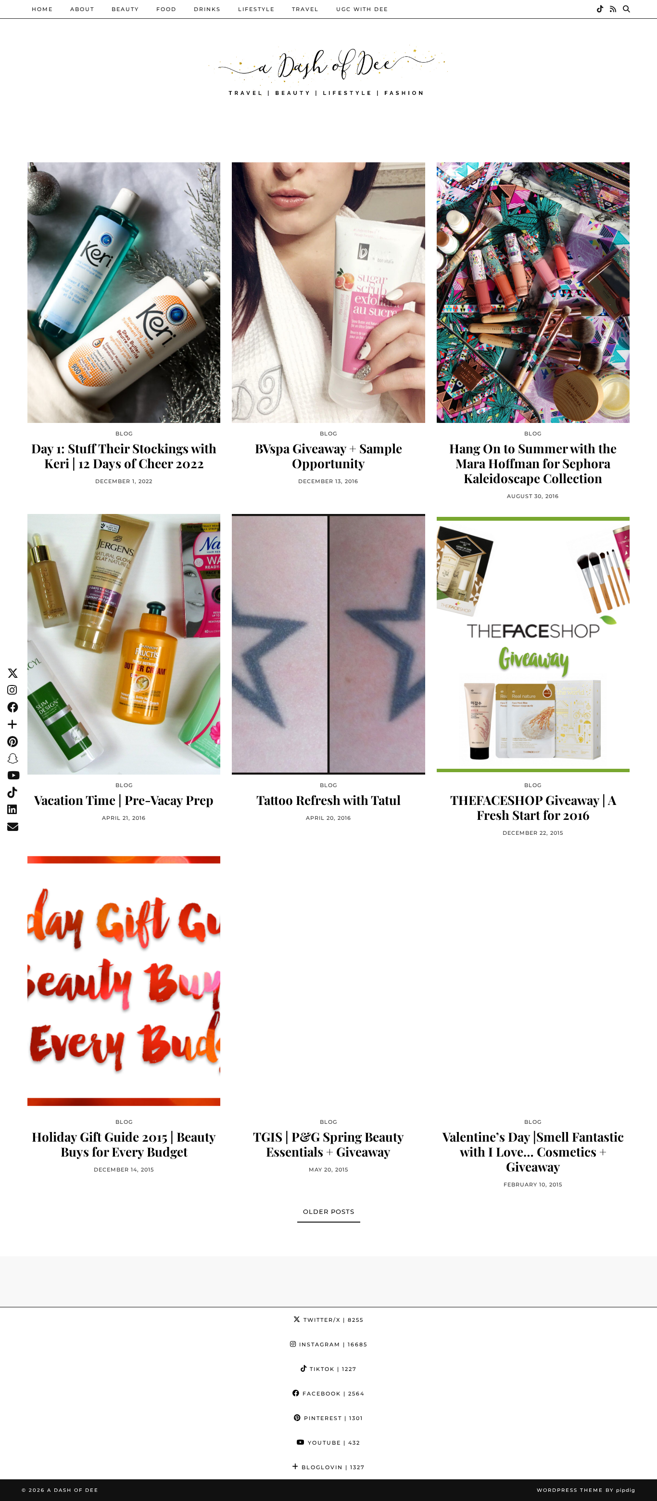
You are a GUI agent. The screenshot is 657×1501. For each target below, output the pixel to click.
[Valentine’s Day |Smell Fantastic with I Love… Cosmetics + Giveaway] (533, 981)
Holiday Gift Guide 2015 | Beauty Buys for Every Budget (124, 1144)
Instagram (332, 1344)
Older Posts (328, 1211)
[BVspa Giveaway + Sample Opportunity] (328, 292)
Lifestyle (256, 9)
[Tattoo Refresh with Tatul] (328, 644)
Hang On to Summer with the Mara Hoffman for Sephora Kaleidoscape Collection (533, 463)
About (82, 9)
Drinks (207, 9)
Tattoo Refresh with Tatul (328, 799)
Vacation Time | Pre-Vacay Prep (124, 799)
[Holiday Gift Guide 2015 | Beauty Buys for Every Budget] (123, 981)
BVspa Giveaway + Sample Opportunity (328, 456)
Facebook (332, 1393)
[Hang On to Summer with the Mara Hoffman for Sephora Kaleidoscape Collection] (533, 292)
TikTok (332, 1369)
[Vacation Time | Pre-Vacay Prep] (123, 644)
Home (42, 9)
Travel (305, 9)
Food (166, 9)
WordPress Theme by (586, 1490)
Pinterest (332, 1418)
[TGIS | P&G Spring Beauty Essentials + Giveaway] (328, 981)
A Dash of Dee (73, 1490)
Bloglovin (332, 1467)
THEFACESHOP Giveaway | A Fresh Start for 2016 (533, 807)
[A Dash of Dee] (328, 69)
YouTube (332, 1442)
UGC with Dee (362, 9)
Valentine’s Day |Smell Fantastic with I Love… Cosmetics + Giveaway (533, 1151)
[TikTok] (600, 9)
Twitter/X (332, 1320)
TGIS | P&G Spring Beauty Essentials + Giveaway (328, 1144)
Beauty (125, 9)
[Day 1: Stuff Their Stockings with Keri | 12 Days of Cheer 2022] (123, 292)
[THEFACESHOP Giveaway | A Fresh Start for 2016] (533, 644)
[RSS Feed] (613, 9)
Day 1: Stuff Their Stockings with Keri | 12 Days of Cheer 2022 (123, 456)
